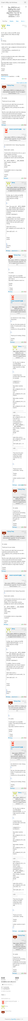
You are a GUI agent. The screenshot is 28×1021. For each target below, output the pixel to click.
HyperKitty (13, 1019)
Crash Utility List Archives (9, 2)
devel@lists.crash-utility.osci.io (8, 981)
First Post (4, 21)
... (2, 39)
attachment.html (5, 76)
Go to (22, 21)
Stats (17, 21)
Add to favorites (7, 991)
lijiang (8, 25)
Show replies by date (22, 82)
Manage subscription (7, 984)
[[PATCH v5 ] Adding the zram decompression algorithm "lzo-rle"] (2, 7)
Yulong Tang (10, 85)
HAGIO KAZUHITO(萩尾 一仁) (17, 129)
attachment (15, 250)
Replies (11, 21)
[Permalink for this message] (26, 26)
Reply (3, 78)
